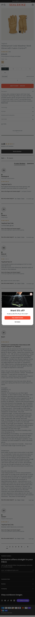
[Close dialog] (31, 294)
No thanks (17, 322)
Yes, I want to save (17, 318)
